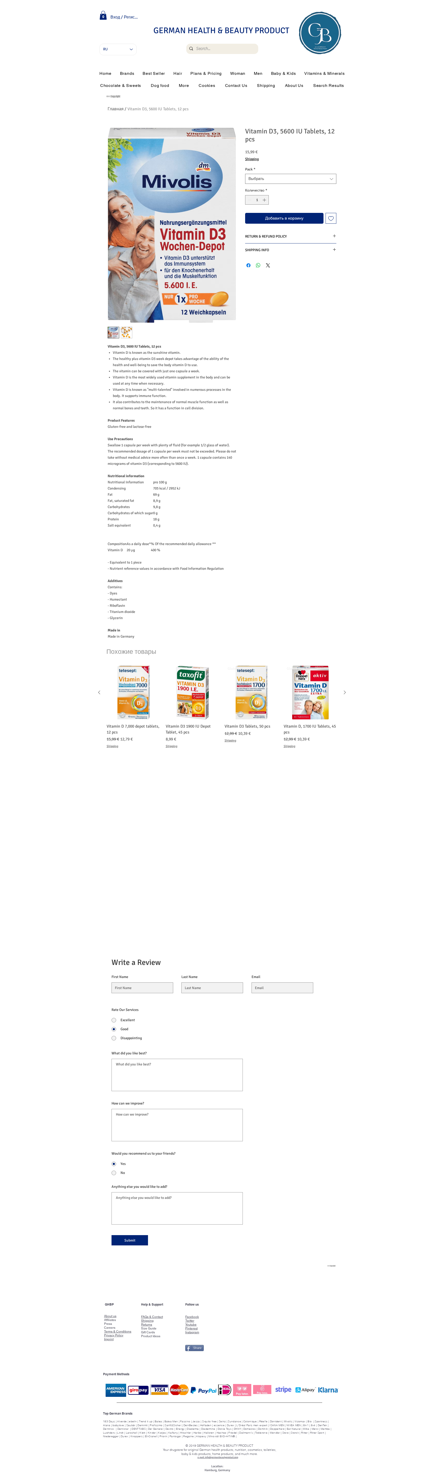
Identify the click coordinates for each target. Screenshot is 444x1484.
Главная (116, 109)
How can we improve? (128, 1103)
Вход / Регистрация (124, 17)
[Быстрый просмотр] (134, 693)
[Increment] (265, 199)
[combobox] (290, 179)
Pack (250, 169)
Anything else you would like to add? (139, 1187)
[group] (222, 710)
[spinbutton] (257, 199)
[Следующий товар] (345, 692)
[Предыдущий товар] (99, 692)
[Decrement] (249, 199)
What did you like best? (129, 1053)
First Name (120, 977)
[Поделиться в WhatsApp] (258, 265)
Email (256, 977)
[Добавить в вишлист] (331, 218)
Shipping (252, 159)
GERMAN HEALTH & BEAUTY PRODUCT (221, 30)
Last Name (189, 977)
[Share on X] (268, 265)
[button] (103, 15)
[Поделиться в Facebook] (248, 265)
